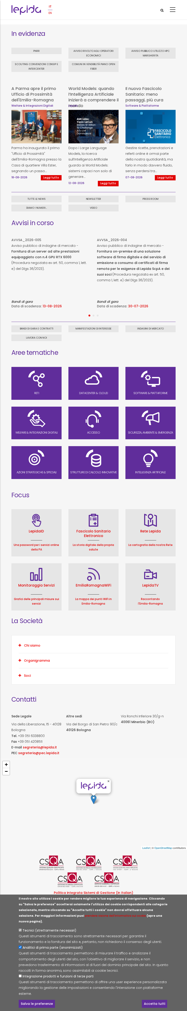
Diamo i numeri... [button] (36, 208)
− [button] (6, 771)
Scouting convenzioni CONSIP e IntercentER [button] (36, 66)
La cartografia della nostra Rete (150, 545)
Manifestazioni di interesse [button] (93, 328)
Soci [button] (27, 675)
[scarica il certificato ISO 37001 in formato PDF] (130, 863)
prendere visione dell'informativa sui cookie (115, 916)
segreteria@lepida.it (40, 747)
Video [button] (93, 208)
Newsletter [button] (93, 199)
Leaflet (146, 848)
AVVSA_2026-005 (26, 240)
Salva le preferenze (37, 1003)
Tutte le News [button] (36, 199)
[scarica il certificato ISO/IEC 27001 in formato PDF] (93, 863)
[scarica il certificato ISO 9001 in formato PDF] (56, 863)
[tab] (93, 645)
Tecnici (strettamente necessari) (49, 930)
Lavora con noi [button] (36, 338)
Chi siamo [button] (32, 645)
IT (50, 6)
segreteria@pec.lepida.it (38, 753)
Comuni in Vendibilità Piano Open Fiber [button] (93, 66)
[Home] (26, 10)
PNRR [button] (36, 51)
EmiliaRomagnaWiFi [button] (93, 585)
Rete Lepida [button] (150, 531)
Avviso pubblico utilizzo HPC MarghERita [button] (150, 53)
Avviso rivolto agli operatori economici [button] (93, 53)
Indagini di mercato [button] (150, 328)
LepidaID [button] (36, 531)
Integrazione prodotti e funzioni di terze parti (58, 976)
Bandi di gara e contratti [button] (36, 328)
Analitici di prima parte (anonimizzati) (53, 947)
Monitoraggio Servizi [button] (36, 585)
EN (50, 13)
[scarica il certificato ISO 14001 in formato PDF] (112, 879)
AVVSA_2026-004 (112, 240)
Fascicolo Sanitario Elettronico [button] (93, 533)
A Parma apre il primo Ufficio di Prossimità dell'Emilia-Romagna (33, 94)
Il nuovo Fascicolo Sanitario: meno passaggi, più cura (144, 94)
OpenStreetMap (163, 848)
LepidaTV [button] (150, 585)
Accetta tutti (154, 1003)
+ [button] (6, 764)
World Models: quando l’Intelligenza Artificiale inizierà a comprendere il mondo (93, 97)
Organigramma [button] (37, 660)
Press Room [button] (150, 199)
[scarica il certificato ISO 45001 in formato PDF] (75, 879)
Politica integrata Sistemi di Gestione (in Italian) (93, 892)
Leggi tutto (51, 177)
